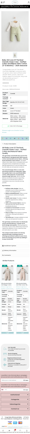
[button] (17, 273)
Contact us (15, 409)
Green (12, 108)
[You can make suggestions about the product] (27, 138)
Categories (15, 399)
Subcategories (15, 404)
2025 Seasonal (14, 113)
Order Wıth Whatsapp (16, 126)
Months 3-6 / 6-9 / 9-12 (17, 102)
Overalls (12, 93)
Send (26, 380)
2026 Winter (10, 314)
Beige (9, 307)
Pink (24, 307)
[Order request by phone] (23, 138)
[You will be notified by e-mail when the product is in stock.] (19, 138)
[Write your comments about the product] (11, 138)
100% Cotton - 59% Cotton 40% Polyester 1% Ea (18, 120)
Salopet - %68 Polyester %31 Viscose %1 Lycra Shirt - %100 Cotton (10, 324)
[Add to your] (15, 138)
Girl (11, 106)
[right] (28, 302)
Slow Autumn (10, 310)
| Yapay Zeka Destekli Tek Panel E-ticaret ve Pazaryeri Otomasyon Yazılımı (15, 426)
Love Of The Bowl (15, 111)
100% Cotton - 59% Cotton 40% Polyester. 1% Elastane (18, 117)
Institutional (15, 395)
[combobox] (3, 389)
